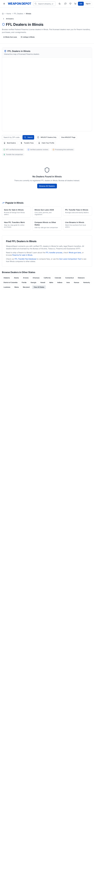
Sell (81, 4)
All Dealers (10, 19)
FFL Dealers (18, 14)
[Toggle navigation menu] (4, 3)
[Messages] (65, 3)
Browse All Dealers (47, 186)
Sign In (88, 4)
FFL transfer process (54, 252)
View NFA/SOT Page (68, 137)
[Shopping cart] (75, 3)
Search (30, 137)
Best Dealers (11, 143)
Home (8, 14)
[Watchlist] (70, 3)
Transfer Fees (29, 143)
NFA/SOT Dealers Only (48, 137)
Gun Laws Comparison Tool (70, 259)
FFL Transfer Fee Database (25, 259)
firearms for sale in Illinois (22, 255)
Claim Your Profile (48, 143)
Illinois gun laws (75, 252)
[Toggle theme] (59, 3)
